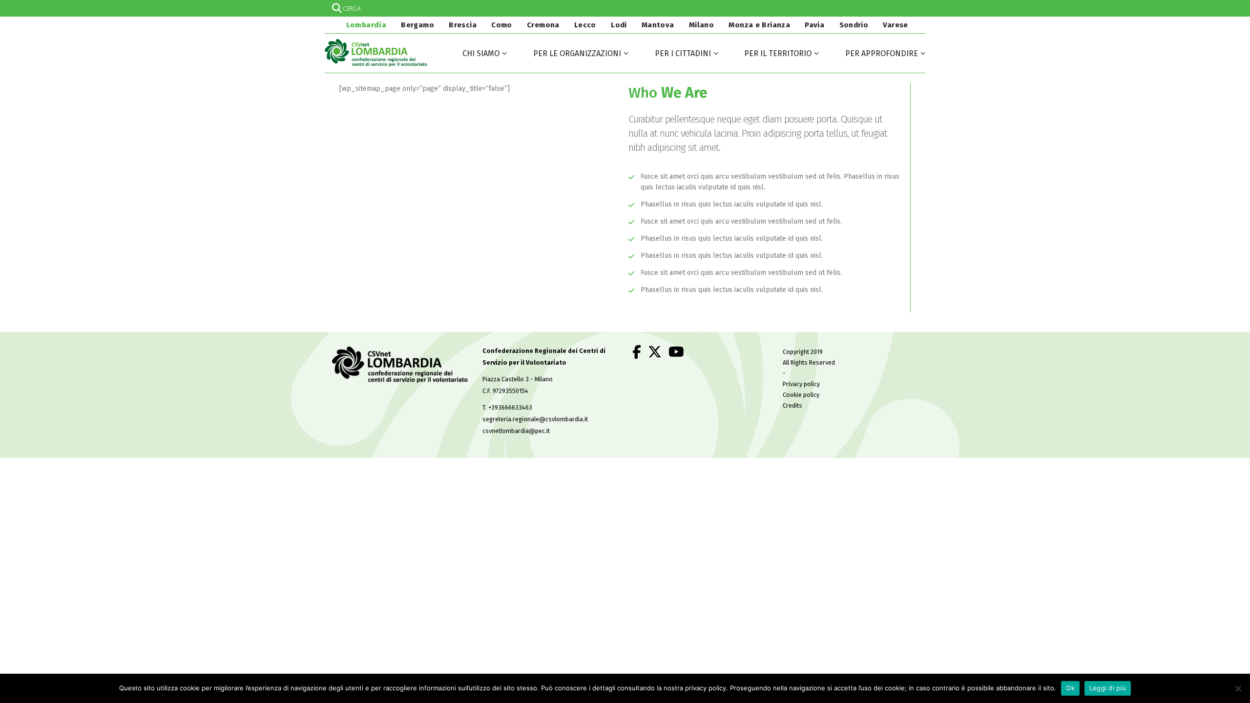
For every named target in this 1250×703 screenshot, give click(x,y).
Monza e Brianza (759, 25)
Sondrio (854, 25)
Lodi (619, 25)
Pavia (814, 25)
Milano (701, 25)
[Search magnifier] (917, 8)
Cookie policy (801, 394)
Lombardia (365, 25)
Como (501, 25)
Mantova (658, 25)
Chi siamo (481, 53)
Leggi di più (1107, 688)
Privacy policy (801, 384)
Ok (1070, 688)
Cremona (543, 25)
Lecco (585, 25)
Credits (792, 405)
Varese (895, 25)
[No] (1238, 688)
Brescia (463, 25)
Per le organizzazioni (577, 53)
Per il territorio (778, 53)
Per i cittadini (683, 53)
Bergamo (417, 25)
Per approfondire (881, 53)
